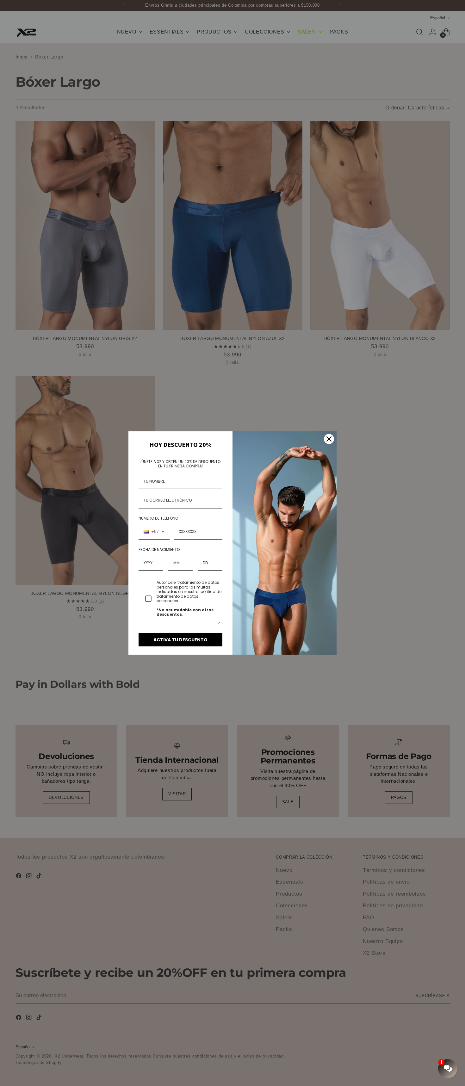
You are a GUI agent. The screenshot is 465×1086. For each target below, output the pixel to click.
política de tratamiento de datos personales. (189, 596)
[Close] (329, 439)
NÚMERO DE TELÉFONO (158, 518)
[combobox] (154, 532)
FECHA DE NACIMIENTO (159, 549)
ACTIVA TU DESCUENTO (180, 640)
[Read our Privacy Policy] (218, 623)
